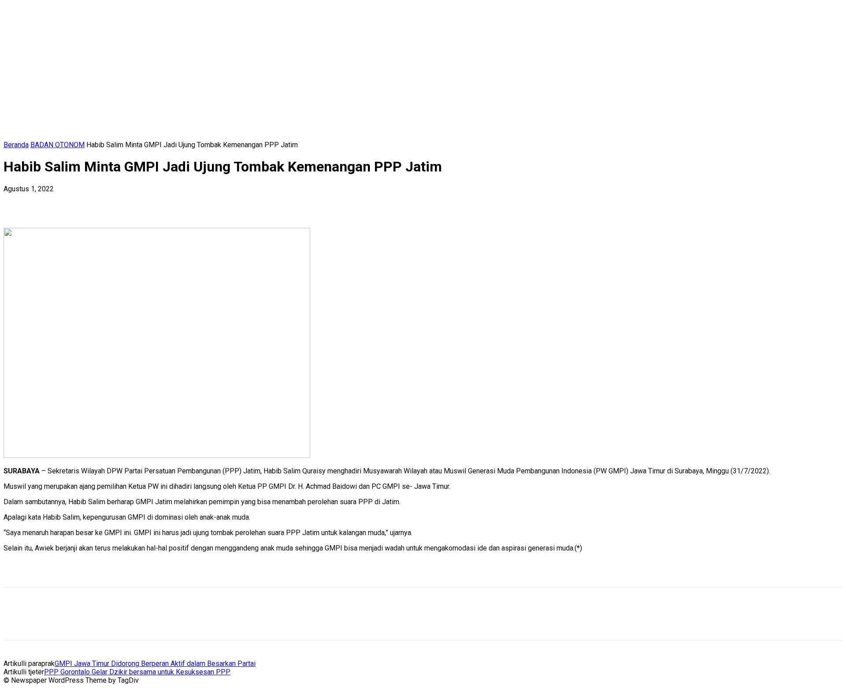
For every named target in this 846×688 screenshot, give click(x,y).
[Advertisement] (107, 572)
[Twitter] (49, 202)
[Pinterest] (81, 202)
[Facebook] (18, 202)
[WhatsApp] (113, 202)
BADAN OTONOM (57, 145)
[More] (145, 202)
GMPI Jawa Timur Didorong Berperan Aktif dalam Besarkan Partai (155, 663)
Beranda (16, 145)
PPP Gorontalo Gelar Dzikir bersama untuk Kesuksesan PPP (137, 672)
